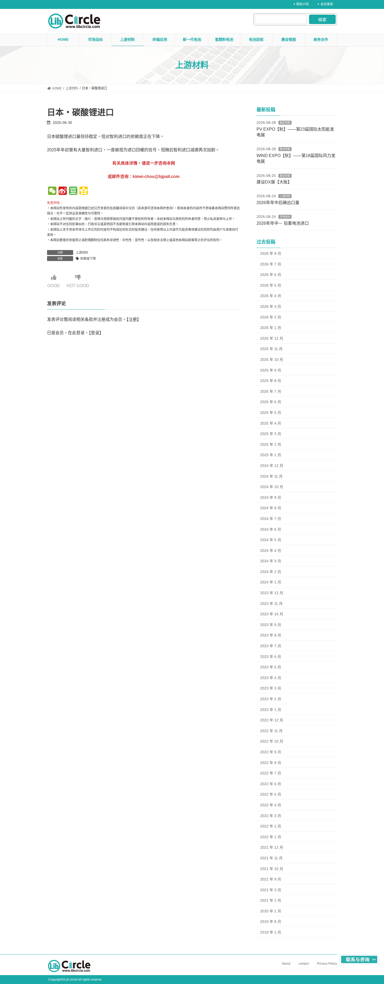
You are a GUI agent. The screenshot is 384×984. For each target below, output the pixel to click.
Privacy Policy (327, 963)
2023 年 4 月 (270, 678)
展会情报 (285, 122)
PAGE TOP (370, 949)
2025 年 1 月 (270, 455)
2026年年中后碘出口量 (278, 202)
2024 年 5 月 (270, 540)
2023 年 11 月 (271, 603)
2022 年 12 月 (271, 720)
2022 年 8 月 (270, 763)
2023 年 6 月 (270, 657)
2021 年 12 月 (271, 847)
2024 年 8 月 (270, 508)
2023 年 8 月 (270, 635)
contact (304, 963)
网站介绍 (302, 4)
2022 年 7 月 (270, 773)
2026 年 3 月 (270, 306)
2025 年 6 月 (270, 402)
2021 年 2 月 (270, 900)
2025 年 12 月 (271, 338)
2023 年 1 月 (270, 710)
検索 (322, 20)
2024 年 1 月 (270, 582)
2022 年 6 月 (270, 784)
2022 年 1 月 (270, 837)
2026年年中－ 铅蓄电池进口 (283, 223)
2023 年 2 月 (270, 699)
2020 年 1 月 (270, 911)
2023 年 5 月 (270, 667)
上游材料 (82, 252)
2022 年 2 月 (270, 826)
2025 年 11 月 (271, 349)
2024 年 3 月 (270, 561)
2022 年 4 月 (270, 805)
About (286, 963)
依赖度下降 (88, 259)
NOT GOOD (78, 285)
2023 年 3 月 (270, 688)
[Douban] (73, 191)
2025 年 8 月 (270, 381)
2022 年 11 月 (271, 731)
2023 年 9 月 (270, 625)
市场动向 (285, 216)
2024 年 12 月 (271, 466)
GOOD (53, 285)
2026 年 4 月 (270, 296)
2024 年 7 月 (270, 519)
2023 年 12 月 (271, 593)
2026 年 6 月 (270, 275)
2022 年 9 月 (270, 752)
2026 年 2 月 (270, 317)
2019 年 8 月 (270, 921)
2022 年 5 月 (270, 794)
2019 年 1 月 (270, 932)
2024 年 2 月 (270, 572)
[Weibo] (62, 191)
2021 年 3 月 (270, 890)
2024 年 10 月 (271, 487)
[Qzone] (83, 191)
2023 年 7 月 (270, 646)
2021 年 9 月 (270, 879)
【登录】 (96, 333)
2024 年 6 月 (270, 529)
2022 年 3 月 (270, 816)
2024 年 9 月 (270, 497)
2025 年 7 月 (270, 391)
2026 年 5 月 (270, 285)
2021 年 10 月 (271, 868)
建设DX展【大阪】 (274, 182)
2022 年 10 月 (271, 741)
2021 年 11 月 (271, 858)
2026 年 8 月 (270, 253)
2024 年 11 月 (271, 476)
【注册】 (133, 319)
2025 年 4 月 (270, 423)
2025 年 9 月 (270, 370)
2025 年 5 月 (270, 412)
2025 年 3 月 (270, 434)
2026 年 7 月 (270, 264)
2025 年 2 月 (270, 444)
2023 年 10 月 (271, 614)
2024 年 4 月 (270, 550)
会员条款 (327, 4)
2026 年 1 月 (270, 328)
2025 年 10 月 (271, 359)
